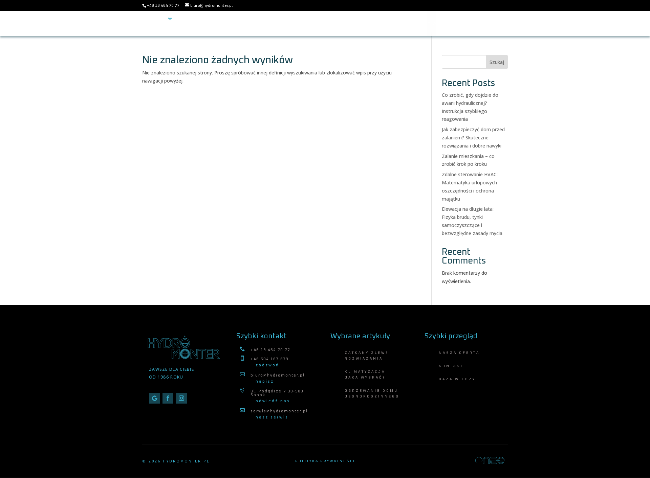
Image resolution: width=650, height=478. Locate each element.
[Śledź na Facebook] (167, 398)
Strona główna (298, 23)
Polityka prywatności (325, 461)
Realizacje (494, 23)
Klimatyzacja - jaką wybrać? (367, 374)
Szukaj (497, 62)
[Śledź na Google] (154, 398)
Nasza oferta (343, 23)
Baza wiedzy (383, 23)
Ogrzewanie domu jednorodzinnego (372, 393)
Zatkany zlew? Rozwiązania (367, 355)
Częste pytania (425, 23)
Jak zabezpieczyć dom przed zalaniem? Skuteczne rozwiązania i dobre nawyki (473, 137)
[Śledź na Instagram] (181, 398)
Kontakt (462, 23)
